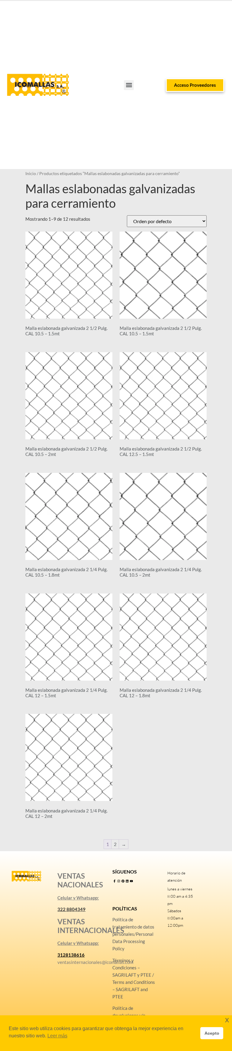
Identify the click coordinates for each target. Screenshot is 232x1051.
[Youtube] (131, 881)
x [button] (227, 1020)
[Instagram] (119, 881)
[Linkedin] (127, 881)
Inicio (30, 173)
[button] (129, 85)
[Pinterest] (123, 881)
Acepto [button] (212, 1033)
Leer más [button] (57, 1035)
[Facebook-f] (114, 881)
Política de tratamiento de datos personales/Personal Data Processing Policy (133, 934)
